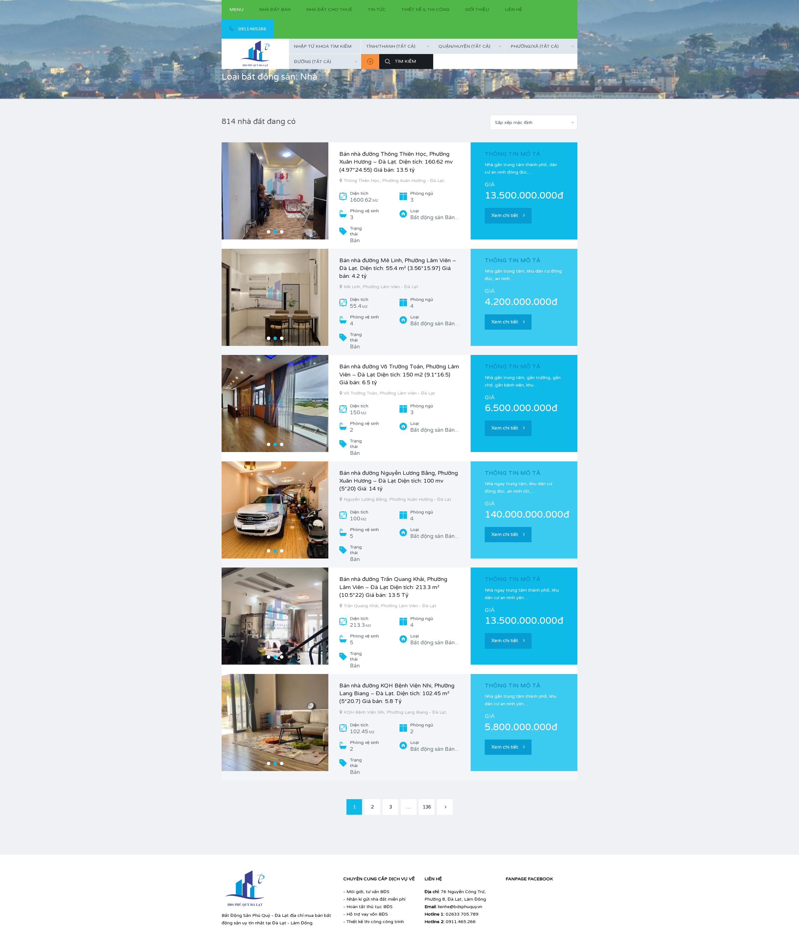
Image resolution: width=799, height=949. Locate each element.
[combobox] (397, 46)
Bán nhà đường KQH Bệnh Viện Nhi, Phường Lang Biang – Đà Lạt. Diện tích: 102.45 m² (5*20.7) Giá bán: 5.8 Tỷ (396, 693)
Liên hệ (513, 9)
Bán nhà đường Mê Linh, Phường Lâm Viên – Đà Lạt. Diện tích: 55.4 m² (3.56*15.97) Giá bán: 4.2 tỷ (397, 268)
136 (427, 807)
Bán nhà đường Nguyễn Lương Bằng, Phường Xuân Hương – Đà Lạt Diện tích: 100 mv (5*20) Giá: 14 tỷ (398, 481)
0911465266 (251, 29)
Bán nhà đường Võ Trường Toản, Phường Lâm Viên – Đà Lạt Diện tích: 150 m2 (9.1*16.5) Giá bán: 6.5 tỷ (399, 374)
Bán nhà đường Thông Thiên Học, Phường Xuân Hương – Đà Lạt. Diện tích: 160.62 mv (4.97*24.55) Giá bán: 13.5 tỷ (396, 161)
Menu (236, 9)
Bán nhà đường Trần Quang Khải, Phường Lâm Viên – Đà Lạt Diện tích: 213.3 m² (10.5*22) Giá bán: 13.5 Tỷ (393, 587)
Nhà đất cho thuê (329, 9)
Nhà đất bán (275, 9)
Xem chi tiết (504, 215)
